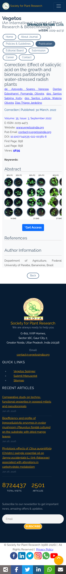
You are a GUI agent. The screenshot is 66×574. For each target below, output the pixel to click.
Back (33, 275)
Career (10, 57)
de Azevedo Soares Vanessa (26, 89)
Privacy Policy (44, 549)
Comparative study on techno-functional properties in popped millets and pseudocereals (26, 401)
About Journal (29, 36)
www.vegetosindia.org (30, 127)
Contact (27, 57)
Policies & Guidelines (18, 43)
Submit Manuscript (25, 376)
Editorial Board (15, 50)
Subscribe (33, 526)
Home (9, 36)
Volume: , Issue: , (28, 118)
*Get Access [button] (33, 227)
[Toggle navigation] (59, 6)
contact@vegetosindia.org (34, 132)
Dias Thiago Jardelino (28, 102)
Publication (45, 43)
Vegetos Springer (24, 371)
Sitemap (19, 380)
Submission (38, 50)
